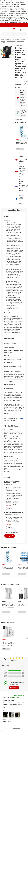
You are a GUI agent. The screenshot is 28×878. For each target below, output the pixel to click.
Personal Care (17, 8)
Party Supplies (21, 13)
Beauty (11, 8)
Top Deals (10, 19)
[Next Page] (26, 138)
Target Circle (17, 22)
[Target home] (14, 29)
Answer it (9, 508)
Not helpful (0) (16, 502)
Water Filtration (11, 41)
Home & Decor (11, 4)
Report (14, 504)
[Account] (20, 29)
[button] (19, 80)
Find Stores (24, 22)
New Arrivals (16, 17)
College (6, 2)
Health (9, 10)
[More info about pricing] (25, 84)
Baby (7, 8)
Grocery (11, 6)
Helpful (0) (15, 501)
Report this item (19, 119)
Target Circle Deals (18, 19)
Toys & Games (9, 11)
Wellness (13, 10)
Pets (6, 10)
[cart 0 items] (24, 29)
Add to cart (20, 149)
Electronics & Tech (18, 11)
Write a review (14, 688)
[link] (19, 80)
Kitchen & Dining (19, 4)
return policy (11, 469)
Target (2, 39)
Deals (5, 17)
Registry (7, 22)
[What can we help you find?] (14, 34)
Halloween (11, 2)
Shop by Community (14, 15)
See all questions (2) (11, 532)
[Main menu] (3, 29)
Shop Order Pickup (6, 20)
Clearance (10, 17)
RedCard (11, 22)
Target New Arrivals (5, 1)
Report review (16, 728)
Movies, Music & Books (10, 13)
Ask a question (9, 536)
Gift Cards (6, 15)
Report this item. (22, 418)
